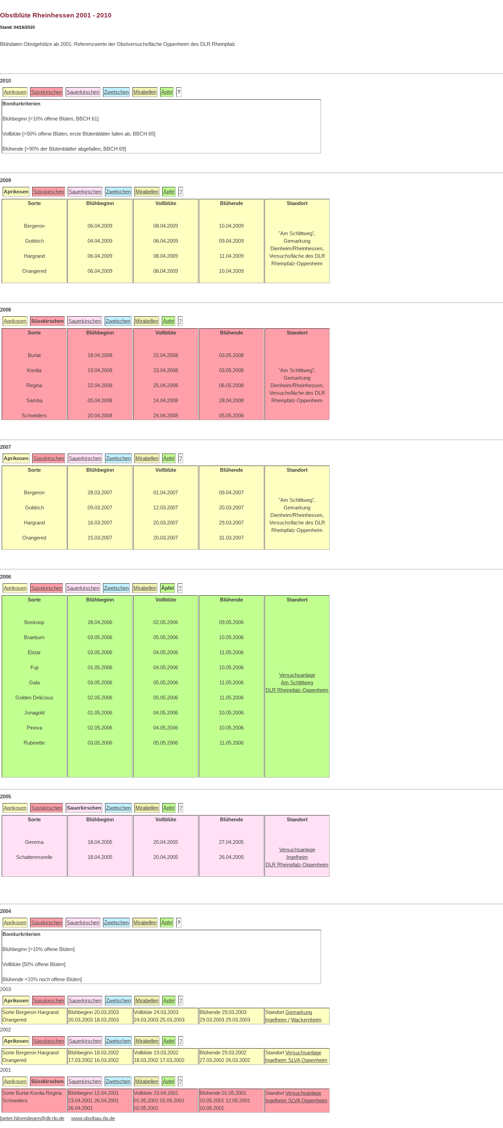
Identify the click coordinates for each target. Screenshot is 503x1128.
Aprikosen (15, 92)
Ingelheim (276, 1060)
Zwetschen (116, 92)
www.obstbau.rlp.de (93, 1118)
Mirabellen (144, 92)
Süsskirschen (46, 92)
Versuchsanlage (303, 1052)
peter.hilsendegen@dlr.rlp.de (32, 1118)
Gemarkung (298, 1012)
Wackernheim (306, 1020)
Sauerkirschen (83, 92)
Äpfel (166, 92)
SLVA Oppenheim (307, 1060)
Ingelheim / (277, 1020)
